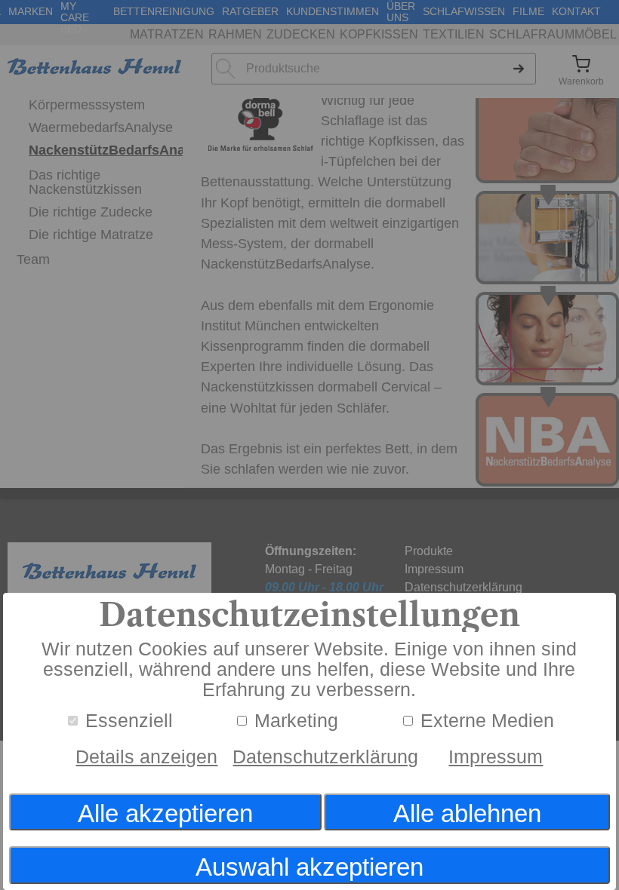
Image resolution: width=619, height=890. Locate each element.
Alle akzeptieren (165, 813)
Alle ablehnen (467, 813)
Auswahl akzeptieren (309, 867)
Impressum (495, 757)
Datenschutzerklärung (325, 757)
